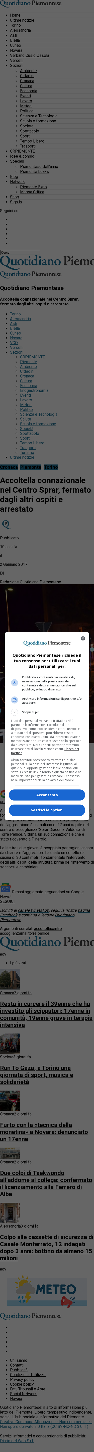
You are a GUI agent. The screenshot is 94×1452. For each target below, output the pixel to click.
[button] (47, 712)
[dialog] (47, 726)
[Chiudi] (83, 638)
